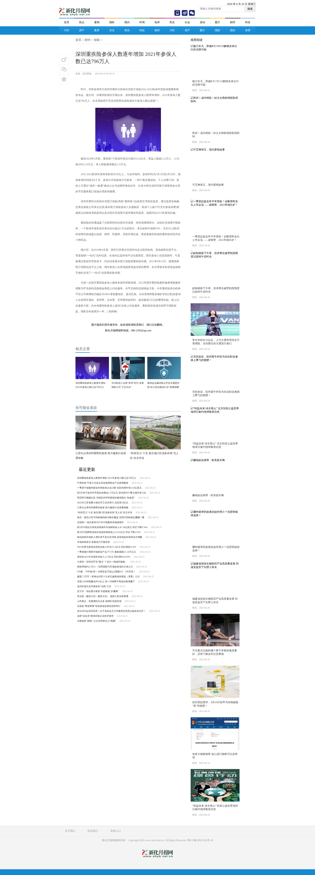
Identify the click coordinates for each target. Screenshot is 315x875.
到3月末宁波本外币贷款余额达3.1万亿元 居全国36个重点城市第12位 (111, 493)
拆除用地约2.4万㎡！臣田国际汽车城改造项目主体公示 (105, 566)
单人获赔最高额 (128, 320)
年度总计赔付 (110, 320)
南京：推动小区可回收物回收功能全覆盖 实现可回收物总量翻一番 (110, 517)
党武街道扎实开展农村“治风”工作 (94, 586)
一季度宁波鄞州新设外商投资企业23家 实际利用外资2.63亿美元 (109, 488)
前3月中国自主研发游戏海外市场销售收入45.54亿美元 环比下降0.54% (112, 527)
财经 (232, 22)
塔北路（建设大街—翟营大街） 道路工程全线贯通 (102, 596)
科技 (247, 22)
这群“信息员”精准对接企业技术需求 (95, 616)
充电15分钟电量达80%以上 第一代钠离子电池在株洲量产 (106, 581)
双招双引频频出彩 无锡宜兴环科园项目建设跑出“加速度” (106, 497)
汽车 (66, 30)
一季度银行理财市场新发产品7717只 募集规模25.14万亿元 (106, 552)
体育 (247, 30)
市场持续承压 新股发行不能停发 (93, 542)
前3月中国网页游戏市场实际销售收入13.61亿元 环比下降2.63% (109, 532)
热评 (157, 22)
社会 (187, 22)
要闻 (96, 22)
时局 (142, 22)
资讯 (127, 30)
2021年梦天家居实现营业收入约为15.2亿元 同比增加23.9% (106, 547)
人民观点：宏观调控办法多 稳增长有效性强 (99, 601)
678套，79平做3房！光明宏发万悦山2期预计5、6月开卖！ (106, 571)
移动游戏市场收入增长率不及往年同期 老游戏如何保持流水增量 (109, 537)
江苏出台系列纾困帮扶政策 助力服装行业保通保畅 (102, 507)
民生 (172, 22)
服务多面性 (144, 320)
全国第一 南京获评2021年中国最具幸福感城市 (100, 522)
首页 (66, 22)
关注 (112, 30)
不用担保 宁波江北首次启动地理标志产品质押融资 (102, 483)
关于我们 (70, 830)
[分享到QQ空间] (64, 79)
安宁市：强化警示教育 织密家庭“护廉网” (98, 591)
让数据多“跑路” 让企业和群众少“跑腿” (96, 621)
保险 (97, 40)
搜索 (250, 8)
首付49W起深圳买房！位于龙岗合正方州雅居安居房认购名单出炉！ (111, 611)
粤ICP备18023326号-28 (200, 840)
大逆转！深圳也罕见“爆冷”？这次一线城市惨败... (102, 562)
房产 (81, 30)
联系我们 (93, 830)
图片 (217, 22)
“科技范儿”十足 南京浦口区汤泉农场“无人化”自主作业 (104, 512)
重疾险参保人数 (93, 320)
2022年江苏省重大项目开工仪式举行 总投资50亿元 (102, 502)
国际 (112, 22)
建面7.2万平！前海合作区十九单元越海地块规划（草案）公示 (108, 576)
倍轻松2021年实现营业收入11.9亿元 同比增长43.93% (103, 557)
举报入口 (115, 830)
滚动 (202, 22)
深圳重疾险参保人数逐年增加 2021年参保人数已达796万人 (106, 478)
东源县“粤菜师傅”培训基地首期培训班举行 (98, 606)
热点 (81, 22)
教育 (96, 30)
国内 (127, 22)
